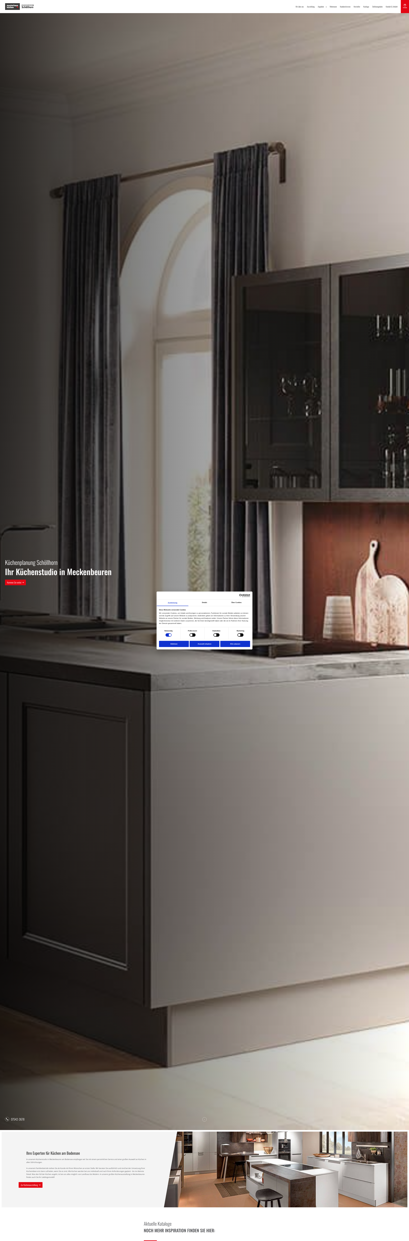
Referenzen (333, 6)
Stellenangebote (377, 6)
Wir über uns (300, 6)
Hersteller (357, 6)
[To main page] (21, 6)
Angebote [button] (321, 6)
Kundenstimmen (345, 6)
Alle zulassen (235, 644)
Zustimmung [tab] (172, 603)
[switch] (192, 635)
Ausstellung (311, 6)
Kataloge (366, 6)
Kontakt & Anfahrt (392, 6)
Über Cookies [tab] (236, 602)
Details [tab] (204, 602)
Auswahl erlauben (204, 644)
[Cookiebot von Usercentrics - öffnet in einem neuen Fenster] (240, 595)
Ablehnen (174, 644)
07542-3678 (17, 1119)
